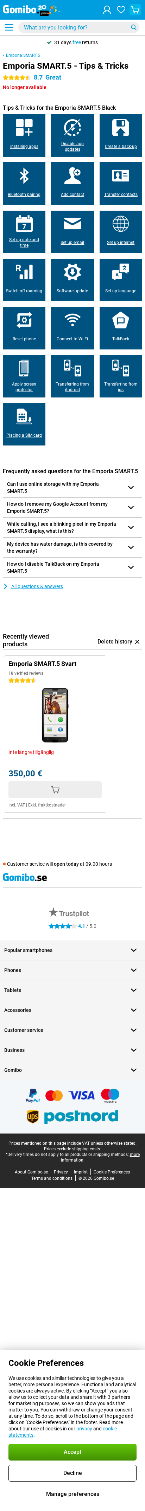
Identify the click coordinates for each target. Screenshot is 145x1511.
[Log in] (107, 9)
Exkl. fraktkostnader (47, 805)
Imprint (81, 1172)
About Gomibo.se (31, 1172)
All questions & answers (37, 586)
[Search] (133, 27)
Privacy (61, 1172)
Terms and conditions (51, 1178)
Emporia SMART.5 (23, 55)
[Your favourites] (121, 9)
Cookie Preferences (112, 1172)
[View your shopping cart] (135, 9)
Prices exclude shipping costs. (72, 1148)
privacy (84, 1428)
